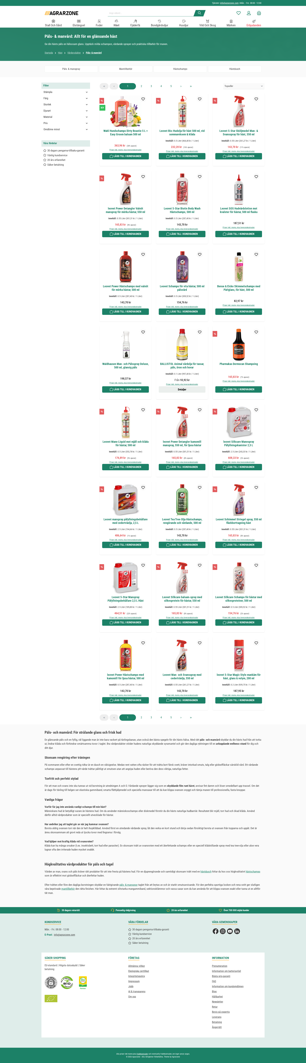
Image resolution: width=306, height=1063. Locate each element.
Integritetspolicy (136, 976)
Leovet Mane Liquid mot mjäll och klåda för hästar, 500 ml (126, 443)
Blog (214, 991)
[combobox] (152, 13)
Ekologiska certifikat (138, 971)
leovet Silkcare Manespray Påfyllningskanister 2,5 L (238, 443)
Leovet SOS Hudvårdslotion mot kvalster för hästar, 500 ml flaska (238, 210)
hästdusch (205, 871)
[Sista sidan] (190, 86)
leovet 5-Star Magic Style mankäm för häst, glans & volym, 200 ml (239, 676)
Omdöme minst (52, 129)
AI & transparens (136, 991)
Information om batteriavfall (226, 971)
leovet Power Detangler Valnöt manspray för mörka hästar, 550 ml (125, 210)
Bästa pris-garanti (221, 976)
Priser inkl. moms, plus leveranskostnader (125, 150)
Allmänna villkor (136, 966)
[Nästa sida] (180, 86)
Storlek (47, 104)
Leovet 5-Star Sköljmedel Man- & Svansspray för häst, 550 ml (238, 132)
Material (48, 116)
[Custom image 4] (51, 998)
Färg (46, 98)
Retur (215, 1006)
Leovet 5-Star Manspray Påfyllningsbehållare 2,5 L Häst (126, 598)
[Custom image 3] (82, 982)
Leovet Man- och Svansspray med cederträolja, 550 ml (182, 676)
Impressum (134, 981)
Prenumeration (219, 966)
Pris (46, 123)
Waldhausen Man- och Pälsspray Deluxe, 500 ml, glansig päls (125, 365)
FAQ (214, 981)
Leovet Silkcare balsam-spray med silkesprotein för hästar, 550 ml (182, 598)
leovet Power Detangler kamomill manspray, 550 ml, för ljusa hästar (182, 443)
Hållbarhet (217, 996)
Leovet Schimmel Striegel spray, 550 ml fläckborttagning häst (239, 521)
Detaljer (182, 389)
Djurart (47, 110)
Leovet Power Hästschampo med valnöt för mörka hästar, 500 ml (125, 288)
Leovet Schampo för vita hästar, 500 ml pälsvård (182, 288)
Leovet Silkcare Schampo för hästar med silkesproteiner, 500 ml (238, 598)
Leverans (216, 1017)
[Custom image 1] (67, 982)
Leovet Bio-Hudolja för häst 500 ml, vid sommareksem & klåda (182, 132)
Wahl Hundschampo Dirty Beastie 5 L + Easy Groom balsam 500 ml (125, 132)
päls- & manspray (128, 884)
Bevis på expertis (221, 1011)
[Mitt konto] (248, 13)
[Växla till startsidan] (61, 13)
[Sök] (199, 13)
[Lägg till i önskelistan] (143, 99)
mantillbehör (68, 888)
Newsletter (217, 1001)
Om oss (132, 996)
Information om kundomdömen (228, 986)
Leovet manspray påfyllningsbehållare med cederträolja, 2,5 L (126, 521)
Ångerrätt (217, 1027)
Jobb (130, 986)
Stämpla (48, 92)
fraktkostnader (142, 1054)
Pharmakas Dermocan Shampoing (239, 364)
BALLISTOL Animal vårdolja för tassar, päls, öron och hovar (182, 365)
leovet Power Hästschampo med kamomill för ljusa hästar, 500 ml (125, 676)
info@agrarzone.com (229, 3)
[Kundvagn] (258, 13)
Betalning (217, 1022)
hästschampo (253, 871)
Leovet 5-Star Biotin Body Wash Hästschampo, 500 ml (182, 210)
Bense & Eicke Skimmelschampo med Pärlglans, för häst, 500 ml (238, 288)
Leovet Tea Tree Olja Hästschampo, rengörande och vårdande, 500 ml (182, 521)
